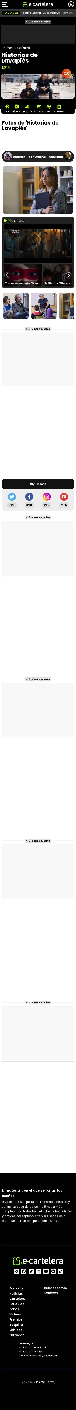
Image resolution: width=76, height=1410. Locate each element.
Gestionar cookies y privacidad (38, 1355)
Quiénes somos (55, 1288)
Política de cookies (30, 1351)
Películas (23, 48)
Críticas (16, 1330)
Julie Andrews (51, 13)
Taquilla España (31, 13)
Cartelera (17, 1298)
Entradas (16, 1335)
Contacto (51, 1293)
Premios (16, 1319)
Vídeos (15, 1314)
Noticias (16, 1293)
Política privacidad (32, 1347)
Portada (7, 48)
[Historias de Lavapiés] (16, 306)
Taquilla (16, 1324)
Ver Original (37, 157)
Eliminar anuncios (39, 21)
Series (14, 1309)
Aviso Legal (26, 1343)
